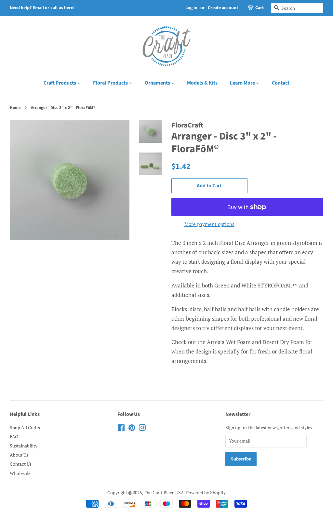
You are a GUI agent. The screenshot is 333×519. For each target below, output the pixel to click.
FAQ (14, 436)
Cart (259, 8)
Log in (191, 8)
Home (15, 108)
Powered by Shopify (206, 492)
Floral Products (111, 82)
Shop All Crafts (25, 427)
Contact (280, 82)
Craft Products (60, 82)
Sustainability (23, 446)
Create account (223, 8)
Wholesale (20, 473)
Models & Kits (202, 82)
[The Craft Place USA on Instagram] (142, 429)
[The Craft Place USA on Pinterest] (131, 429)
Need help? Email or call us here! (42, 8)
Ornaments (158, 82)
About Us (19, 455)
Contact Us (21, 464)
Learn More (243, 82)
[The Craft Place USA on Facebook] (121, 429)
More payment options (209, 224)
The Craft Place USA (164, 492)
